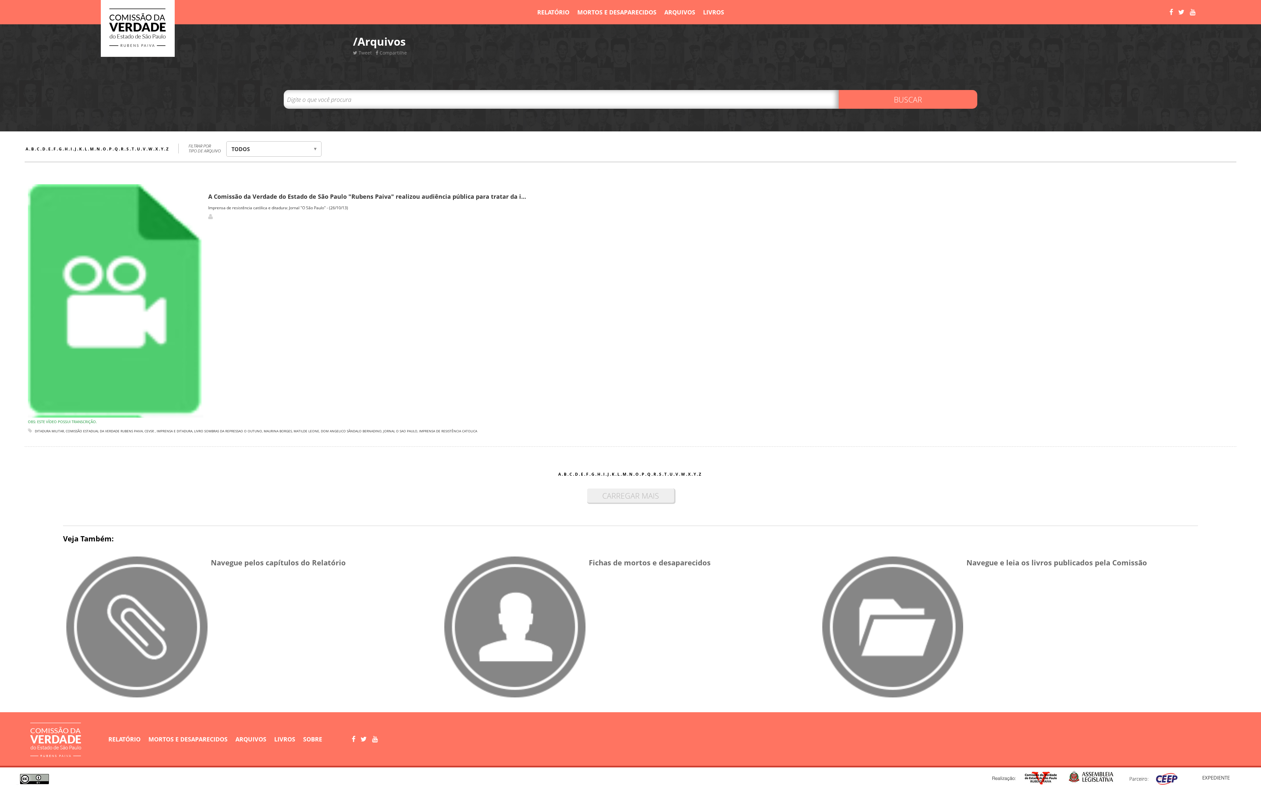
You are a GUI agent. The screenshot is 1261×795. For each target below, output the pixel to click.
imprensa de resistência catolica (448, 431)
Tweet (364, 53)
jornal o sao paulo (400, 431)
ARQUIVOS (679, 12)
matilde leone (306, 431)
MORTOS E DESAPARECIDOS (616, 12)
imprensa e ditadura (174, 431)
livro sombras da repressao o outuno (228, 431)
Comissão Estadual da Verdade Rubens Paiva (104, 431)
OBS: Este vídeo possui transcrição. (62, 421)
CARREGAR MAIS (630, 495)
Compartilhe (392, 53)
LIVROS (713, 12)
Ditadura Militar (49, 431)
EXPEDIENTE (1216, 777)
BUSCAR (908, 99)
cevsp (149, 431)
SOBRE (312, 739)
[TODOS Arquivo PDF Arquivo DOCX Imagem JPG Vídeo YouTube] (273, 149)
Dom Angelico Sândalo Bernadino (351, 431)
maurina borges (278, 431)
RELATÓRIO (553, 12)
